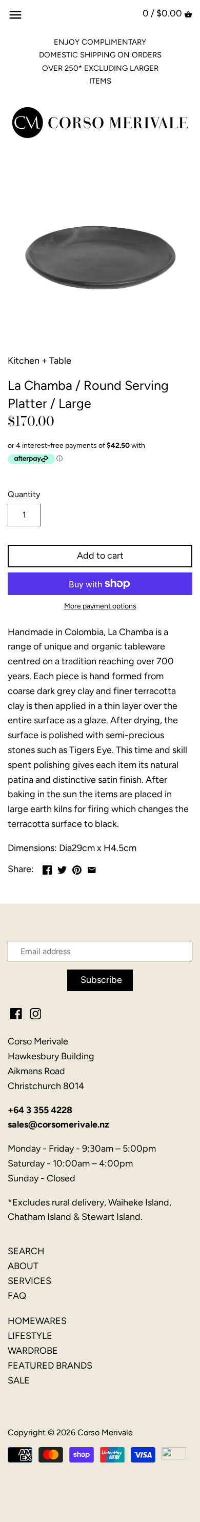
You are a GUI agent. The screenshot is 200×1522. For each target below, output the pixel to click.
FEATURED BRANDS (50, 1365)
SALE (19, 1380)
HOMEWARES (37, 1321)
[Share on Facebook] (47, 868)
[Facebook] (16, 1012)
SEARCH (26, 1251)
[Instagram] (36, 1012)
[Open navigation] (15, 15)
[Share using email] (91, 868)
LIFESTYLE (30, 1335)
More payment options (100, 606)
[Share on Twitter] (62, 868)
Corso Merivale (105, 1432)
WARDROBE (33, 1350)
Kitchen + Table (39, 360)
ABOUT (23, 1266)
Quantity (24, 494)
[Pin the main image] (77, 868)
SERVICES (29, 1281)
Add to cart (100, 555)
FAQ (17, 1295)
